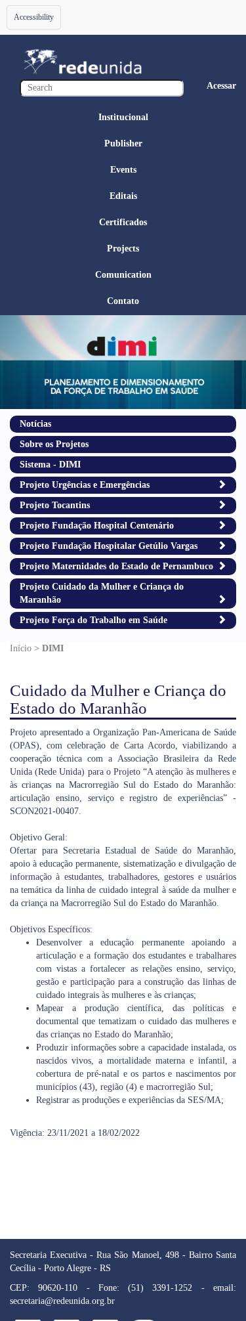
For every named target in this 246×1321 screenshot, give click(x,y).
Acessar (221, 86)
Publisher (123, 143)
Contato (123, 301)
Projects (123, 248)
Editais (123, 196)
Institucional (123, 117)
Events (123, 170)
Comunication (123, 275)
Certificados (123, 222)
